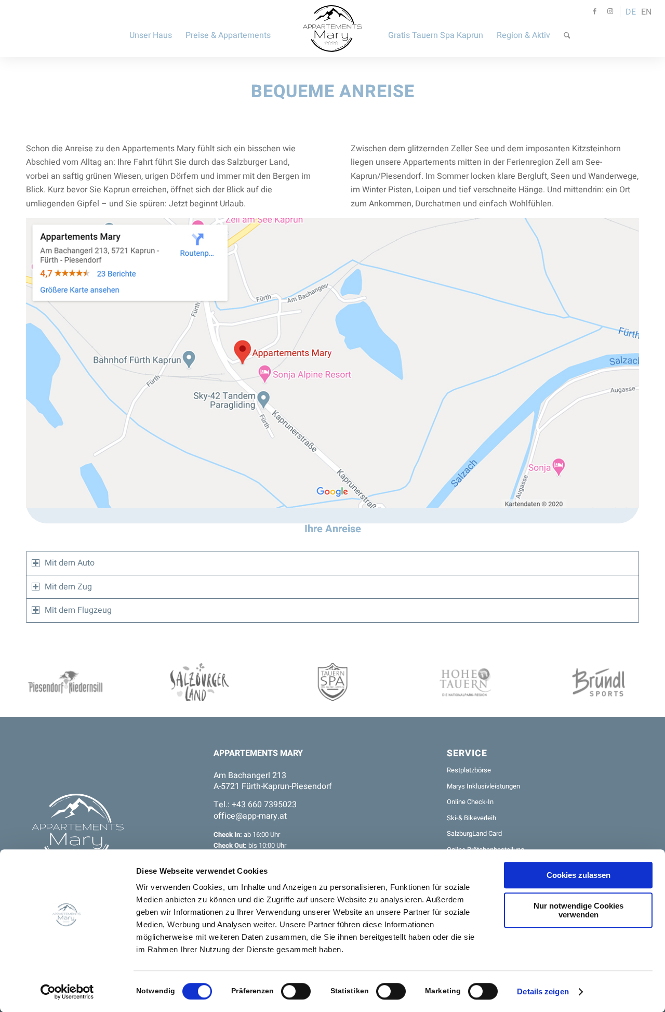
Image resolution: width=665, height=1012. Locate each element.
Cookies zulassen (578, 875)
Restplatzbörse (469, 770)
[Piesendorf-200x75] (66, 682)
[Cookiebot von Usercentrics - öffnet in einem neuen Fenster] (67, 992)
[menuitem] (151, 28)
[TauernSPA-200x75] (332, 682)
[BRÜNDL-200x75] (598, 682)
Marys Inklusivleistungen (483, 786)
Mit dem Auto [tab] (70, 563)
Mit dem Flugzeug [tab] (78, 610)
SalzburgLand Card (474, 833)
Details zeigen (542, 991)
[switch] (296, 991)
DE (631, 12)
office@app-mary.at (250, 816)
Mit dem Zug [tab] (68, 587)
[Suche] (567, 28)
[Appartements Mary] (332, 28)
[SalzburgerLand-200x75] (199, 682)
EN (646, 12)
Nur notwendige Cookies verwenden (578, 910)
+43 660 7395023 (264, 804)
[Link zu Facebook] (594, 11)
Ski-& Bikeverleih (471, 818)
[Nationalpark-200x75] (465, 682)
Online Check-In (470, 802)
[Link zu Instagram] (610, 11)
